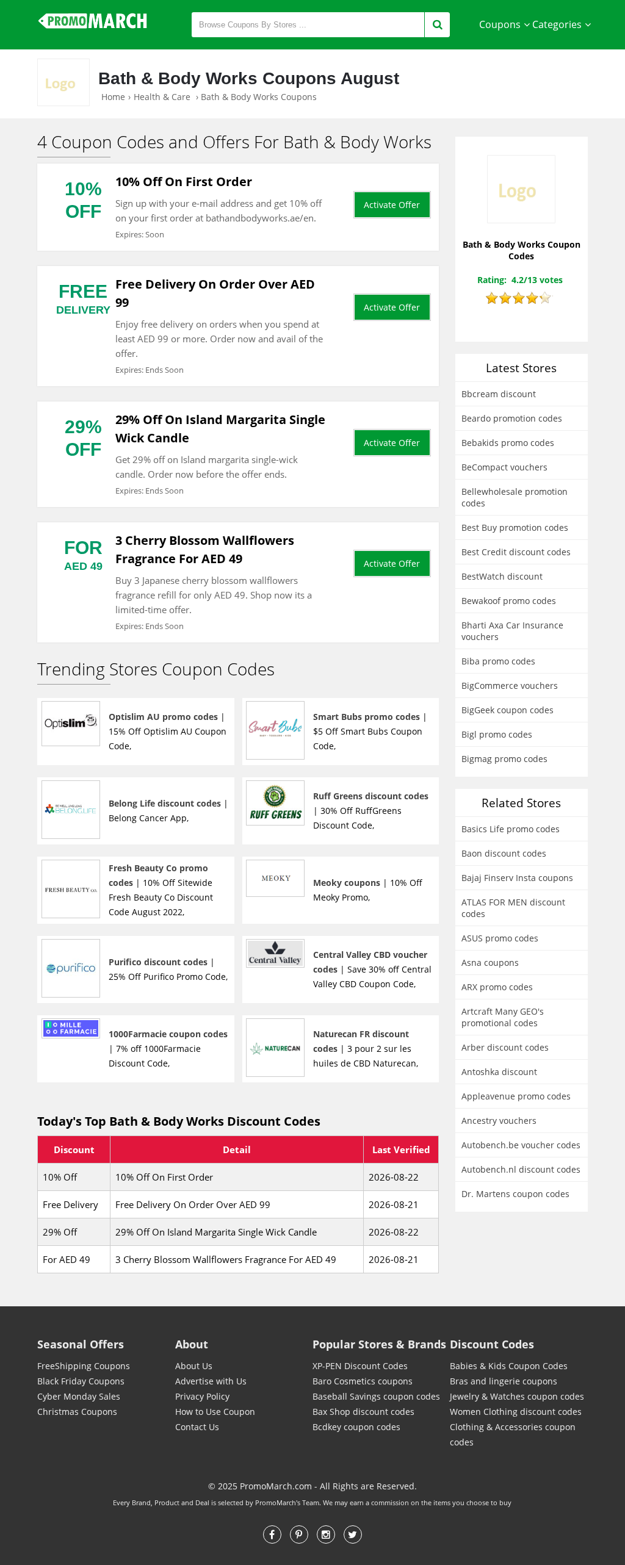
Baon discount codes (503, 853)
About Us (193, 1366)
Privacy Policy (202, 1396)
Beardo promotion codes (511, 418)
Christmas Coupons (77, 1411)
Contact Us (197, 1427)
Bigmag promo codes (504, 759)
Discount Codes (492, 1344)
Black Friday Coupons (81, 1381)
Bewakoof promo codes (508, 600)
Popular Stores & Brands (379, 1344)
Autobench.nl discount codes (520, 1169)
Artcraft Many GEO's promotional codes (502, 1017)
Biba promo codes (498, 661)
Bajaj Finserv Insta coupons (517, 877)
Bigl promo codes (496, 734)
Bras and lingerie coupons (503, 1381)
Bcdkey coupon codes (356, 1427)
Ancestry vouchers (498, 1120)
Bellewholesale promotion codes (514, 497)
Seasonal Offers (80, 1344)
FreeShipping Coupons (83, 1366)
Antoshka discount (499, 1072)
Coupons (500, 24)
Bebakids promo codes (507, 442)
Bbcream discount (498, 394)
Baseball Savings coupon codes (376, 1396)
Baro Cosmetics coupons (362, 1381)
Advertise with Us (211, 1381)
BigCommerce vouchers (509, 685)
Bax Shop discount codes (363, 1411)
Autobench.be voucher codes (520, 1145)
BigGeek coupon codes (507, 710)
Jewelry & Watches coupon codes (517, 1396)
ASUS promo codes (499, 938)
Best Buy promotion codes (514, 527)
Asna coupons (490, 962)
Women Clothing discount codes (516, 1411)
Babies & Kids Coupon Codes (509, 1366)
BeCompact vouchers (504, 467)
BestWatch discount (502, 576)
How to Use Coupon (215, 1411)
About (191, 1344)
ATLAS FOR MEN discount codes (513, 907)
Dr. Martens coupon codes (515, 1194)
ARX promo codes (497, 987)
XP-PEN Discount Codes (360, 1366)
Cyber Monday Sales (78, 1396)
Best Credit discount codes (516, 552)
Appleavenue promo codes (516, 1096)
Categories (557, 24)
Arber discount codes (505, 1047)
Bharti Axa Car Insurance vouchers (512, 630)
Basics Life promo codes (510, 829)
